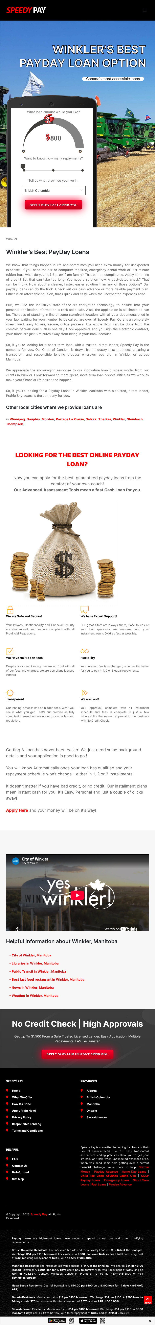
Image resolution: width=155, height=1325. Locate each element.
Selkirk (91, 419)
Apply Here (17, 810)
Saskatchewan (97, 1117)
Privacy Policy (21, 1117)
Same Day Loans (134, 1171)
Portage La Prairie (70, 419)
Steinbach (135, 419)
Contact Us (19, 1165)
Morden (48, 419)
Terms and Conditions (27, 1130)
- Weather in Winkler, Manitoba (33, 996)
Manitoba (93, 1104)
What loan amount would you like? (53, 112)
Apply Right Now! (24, 1110)
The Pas (104, 419)
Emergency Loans (116, 1180)
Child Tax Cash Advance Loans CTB (108, 1175)
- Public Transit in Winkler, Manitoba (37, 971)
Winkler (119, 419)
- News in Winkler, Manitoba (31, 987)
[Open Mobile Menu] (145, 10)
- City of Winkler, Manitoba (30, 955)
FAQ (15, 1159)
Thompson (14, 424)
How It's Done (21, 1104)
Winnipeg (17, 419)
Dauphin (33, 419)
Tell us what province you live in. (53, 180)
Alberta (92, 1090)
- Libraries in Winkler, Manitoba (34, 963)
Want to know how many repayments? (53, 158)
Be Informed (20, 1172)
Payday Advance (106, 1171)
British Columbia (98, 1097)
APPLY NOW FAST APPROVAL (53, 205)
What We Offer (22, 1097)
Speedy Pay (39, 1214)
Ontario (92, 1110)
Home (16, 1090)
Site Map (18, 1179)
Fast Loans (98, 1184)
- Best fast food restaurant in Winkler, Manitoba (46, 979)
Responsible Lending (26, 1124)
